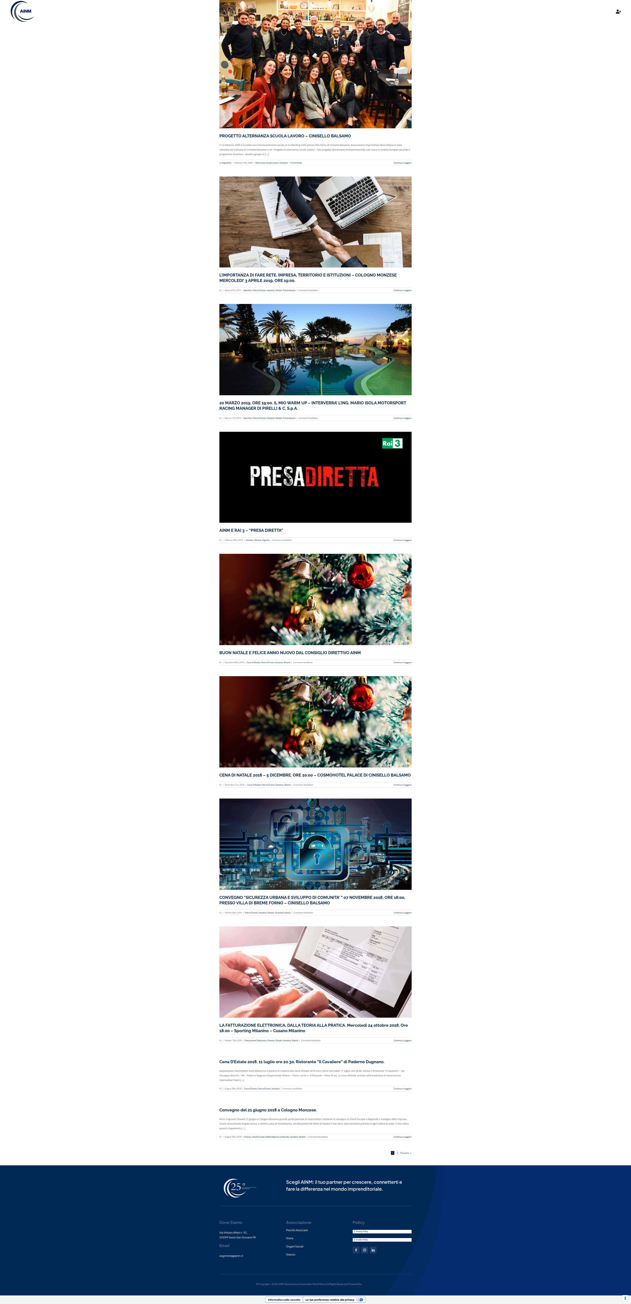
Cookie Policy (362, 1240)
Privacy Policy (362, 1231)
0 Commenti (296, 162)
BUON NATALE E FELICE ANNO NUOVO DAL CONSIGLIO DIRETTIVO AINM (290, 652)
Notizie (279, 290)
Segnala (265, 540)
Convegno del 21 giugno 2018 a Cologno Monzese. (268, 1109)
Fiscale (279, 1040)
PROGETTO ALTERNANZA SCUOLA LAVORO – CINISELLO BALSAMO (285, 135)
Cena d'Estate (250, 1088)
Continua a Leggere (403, 162)
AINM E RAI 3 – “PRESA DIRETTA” (251, 530)
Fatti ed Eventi (259, 290)
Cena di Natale (253, 662)
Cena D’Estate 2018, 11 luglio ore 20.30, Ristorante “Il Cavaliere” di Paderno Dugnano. (302, 1061)
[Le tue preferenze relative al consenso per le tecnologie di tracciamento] (625, 1298)
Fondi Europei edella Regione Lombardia (270, 1136)
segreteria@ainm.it (231, 1255)
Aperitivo (248, 290)
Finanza (271, 1040)
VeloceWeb (368, 1283)
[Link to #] (618, 11)
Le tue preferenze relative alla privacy (330, 1299)
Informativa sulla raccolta (284, 1299)
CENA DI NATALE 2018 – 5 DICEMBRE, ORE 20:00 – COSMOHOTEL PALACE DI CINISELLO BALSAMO (315, 775)
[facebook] (356, 1250)
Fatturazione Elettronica (256, 1040)
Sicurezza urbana (283, 912)
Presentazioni (289, 290)
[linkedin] (373, 1250)
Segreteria (227, 162)
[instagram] (364, 1250)
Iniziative (284, 162)
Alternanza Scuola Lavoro (267, 162)
